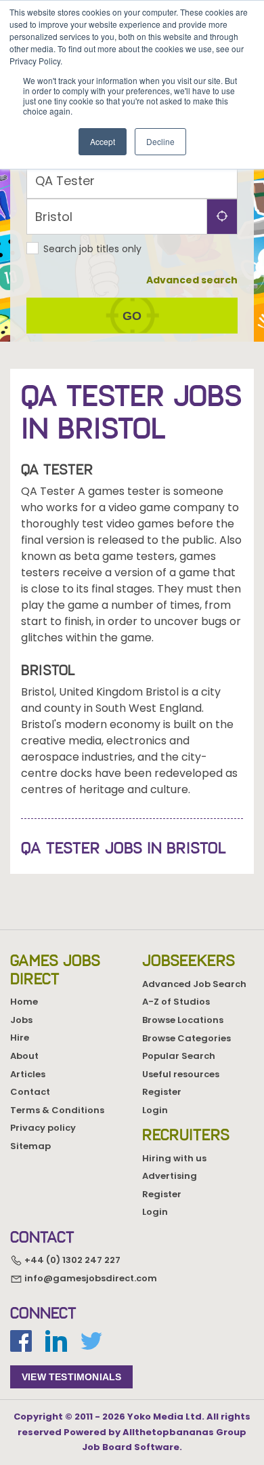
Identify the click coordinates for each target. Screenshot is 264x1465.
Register (161, 1091)
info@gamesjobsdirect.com (89, 1278)
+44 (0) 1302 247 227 (71, 1260)
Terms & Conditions (57, 1110)
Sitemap (30, 1146)
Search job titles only (92, 249)
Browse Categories (186, 1038)
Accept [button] (102, 141)
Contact (30, 1091)
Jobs (21, 1020)
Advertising (169, 1175)
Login (155, 1110)
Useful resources (180, 1074)
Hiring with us (174, 1158)
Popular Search (178, 1055)
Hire (19, 1037)
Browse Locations (182, 1020)
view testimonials (71, 1376)
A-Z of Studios (176, 1001)
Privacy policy (43, 1127)
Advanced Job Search (194, 984)
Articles (27, 1074)
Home (24, 1001)
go (132, 316)
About (24, 1055)
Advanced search (192, 280)
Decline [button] (160, 141)
